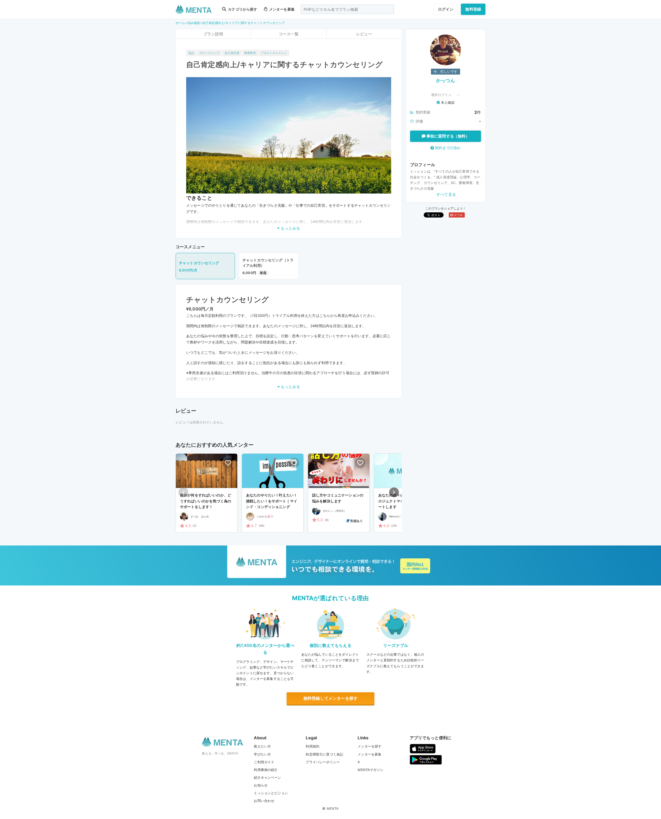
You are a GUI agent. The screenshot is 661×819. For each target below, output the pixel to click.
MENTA (333, 808)
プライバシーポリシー (323, 762)
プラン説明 (213, 33)
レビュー (364, 33)
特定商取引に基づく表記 (324, 754)
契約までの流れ (447, 148)
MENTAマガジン (370, 770)
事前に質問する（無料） (448, 136)
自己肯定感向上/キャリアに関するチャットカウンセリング (243, 23)
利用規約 (312, 746)
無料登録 (473, 9)
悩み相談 (193, 23)
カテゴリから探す (242, 9)
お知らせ (260, 785)
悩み (191, 53)
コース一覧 (288, 33)
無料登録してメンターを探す (330, 698)
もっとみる (290, 228)
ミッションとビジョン (271, 793)
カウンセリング (209, 53)
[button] (394, 492)
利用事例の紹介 (266, 770)
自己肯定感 (232, 53)
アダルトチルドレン (274, 53)
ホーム (180, 23)
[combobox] (347, 9)
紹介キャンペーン (267, 777)
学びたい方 (262, 754)
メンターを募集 (281, 9)
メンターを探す (369, 746)
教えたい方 (262, 746)
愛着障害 (250, 53)
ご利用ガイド (264, 762)
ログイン (446, 9)
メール (458, 215)
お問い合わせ (264, 801)
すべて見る (446, 194)
